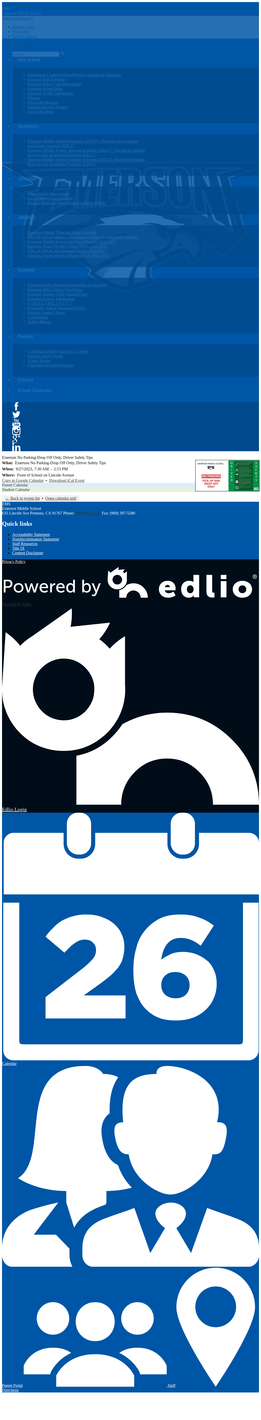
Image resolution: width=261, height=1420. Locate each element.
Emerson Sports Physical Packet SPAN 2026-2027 (68, 255)
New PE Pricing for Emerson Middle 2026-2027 (67, 251)
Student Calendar (16, 489)
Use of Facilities (41, 111)
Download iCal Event (66, 480)
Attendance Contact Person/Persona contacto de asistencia (74, 75)
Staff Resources (24, 544)
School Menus (39, 322)
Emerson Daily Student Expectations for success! (67, 285)
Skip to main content (18, 4)
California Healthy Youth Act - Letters (58, 351)
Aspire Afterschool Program (50, 198)
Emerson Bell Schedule (46, 79)
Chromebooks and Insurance (51, 365)
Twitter (16, 414)
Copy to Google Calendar (23, 480)
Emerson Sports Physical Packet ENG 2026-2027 (68, 246)
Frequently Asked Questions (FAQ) (56, 308)
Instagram (16, 431)
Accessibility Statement (31, 534)
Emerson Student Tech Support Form (57, 294)
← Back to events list (22, 498)
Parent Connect (24, 36)
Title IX (18, 548)
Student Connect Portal (46, 312)
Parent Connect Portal (45, 356)
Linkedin (16, 447)
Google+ (16, 439)
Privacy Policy (13, 561)
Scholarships (38, 317)
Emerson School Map (45, 88)
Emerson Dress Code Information (55, 84)
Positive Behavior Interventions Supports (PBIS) (67, 203)
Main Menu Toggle (17, 45)
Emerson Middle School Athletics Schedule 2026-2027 (72, 242)
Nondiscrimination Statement (35, 539)
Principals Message (43, 102)
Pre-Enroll (20, 31)
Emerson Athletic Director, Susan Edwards (62, 232)
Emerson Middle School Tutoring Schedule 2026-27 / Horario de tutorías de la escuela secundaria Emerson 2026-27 (86, 152)
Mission (34, 98)
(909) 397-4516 (88, 513)
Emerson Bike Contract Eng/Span (55, 289)
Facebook (16, 406)
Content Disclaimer (27, 553)
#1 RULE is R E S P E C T (50, 303)
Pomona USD (23, 27)
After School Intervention (48, 194)
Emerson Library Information (51, 299)
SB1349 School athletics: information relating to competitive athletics (83, 237)
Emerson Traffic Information (50, 93)
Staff (171, 1385)
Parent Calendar (15, 485)
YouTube (16, 423)
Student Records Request (48, 107)
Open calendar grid (60, 498)
